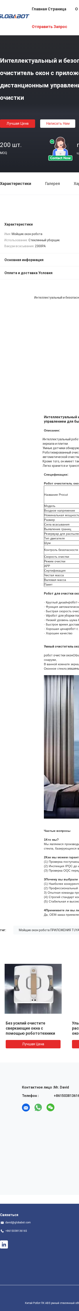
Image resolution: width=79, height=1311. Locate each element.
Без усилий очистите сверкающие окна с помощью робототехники (30, 1028)
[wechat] (50, 1107)
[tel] (63, 1107)
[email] (26, 1107)
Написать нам (58, 123)
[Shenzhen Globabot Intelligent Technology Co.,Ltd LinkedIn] (4, 1245)
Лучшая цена (18, 123)
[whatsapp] (38, 1107)
